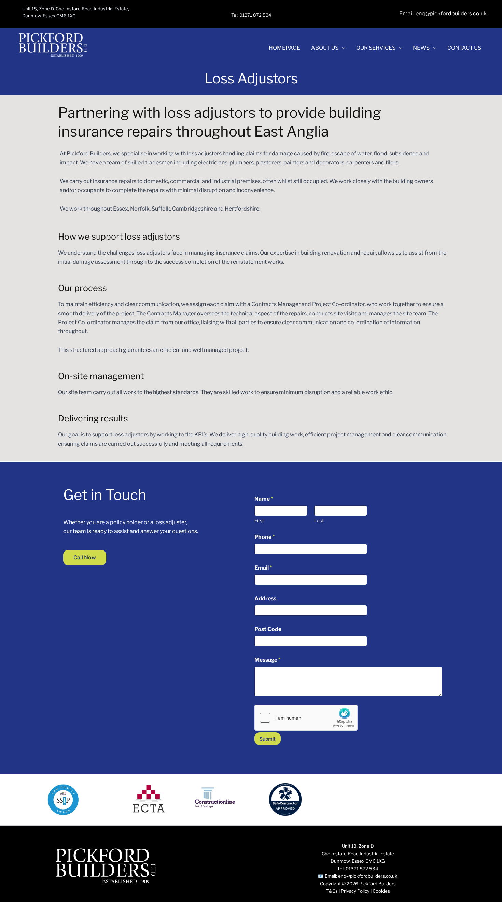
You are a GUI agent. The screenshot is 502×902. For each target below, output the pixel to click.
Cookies (381, 891)
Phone (264, 537)
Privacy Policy (355, 891)
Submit (268, 739)
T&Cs (332, 891)
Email (263, 567)
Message (267, 660)
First (259, 521)
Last (319, 521)
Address (265, 598)
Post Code (267, 629)
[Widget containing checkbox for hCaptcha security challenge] (306, 718)
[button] (341, 48)
